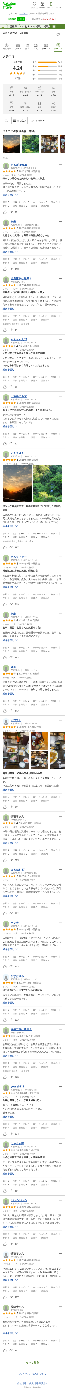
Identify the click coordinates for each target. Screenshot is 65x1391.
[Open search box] (6, 120)
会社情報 (21, 1383)
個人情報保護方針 (38, 1383)
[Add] (58, 34)
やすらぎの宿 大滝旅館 (15, 33)
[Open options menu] (60, 165)
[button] (11, 144)
